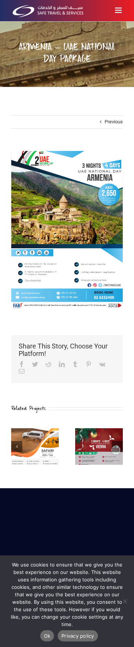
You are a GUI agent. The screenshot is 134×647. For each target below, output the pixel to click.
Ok (47, 636)
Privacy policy (77, 636)
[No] (124, 601)
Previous (114, 121)
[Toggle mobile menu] (119, 10)
